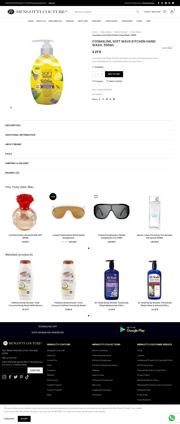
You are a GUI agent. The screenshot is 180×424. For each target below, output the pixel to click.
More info (9, 419)
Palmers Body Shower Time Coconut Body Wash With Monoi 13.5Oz (25, 305)
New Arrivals (98, 375)
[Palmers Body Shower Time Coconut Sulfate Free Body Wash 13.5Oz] (68, 280)
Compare (51, 370)
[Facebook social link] (158, 3)
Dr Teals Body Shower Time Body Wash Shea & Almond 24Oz (155, 304)
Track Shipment (144, 399)
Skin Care (96, 385)
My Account (52, 380)
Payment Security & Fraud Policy (151, 370)
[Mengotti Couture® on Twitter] (16, 378)
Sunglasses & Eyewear (101, 390)
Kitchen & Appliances (101, 360)
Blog (49, 394)
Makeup (95, 370)
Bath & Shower (121, 32)
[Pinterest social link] (166, 3)
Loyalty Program (54, 385)
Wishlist (50, 375)
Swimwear (96, 394)
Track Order (142, 394)
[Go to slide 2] (91, 248)
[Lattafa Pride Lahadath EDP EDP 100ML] (25, 212)
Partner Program (54, 390)
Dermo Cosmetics (100, 350)
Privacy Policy (143, 375)
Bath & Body (106, 32)
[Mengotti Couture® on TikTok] (28, 378)
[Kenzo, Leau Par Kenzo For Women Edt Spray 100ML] (155, 212)
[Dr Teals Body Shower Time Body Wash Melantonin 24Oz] (111, 280)
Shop (49, 365)
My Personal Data (145, 365)
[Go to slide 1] (88, 248)
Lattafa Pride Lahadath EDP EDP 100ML (25, 236)
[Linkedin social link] (169, 3)
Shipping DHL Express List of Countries (154, 385)
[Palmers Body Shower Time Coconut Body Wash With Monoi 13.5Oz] (25, 280)
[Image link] (132, 329)
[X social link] (162, 3)
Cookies (140, 355)
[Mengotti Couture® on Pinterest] (22, 378)
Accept (24, 419)
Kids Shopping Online (101, 355)
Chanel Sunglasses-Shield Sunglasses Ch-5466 (111, 236)
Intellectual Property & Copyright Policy (155, 360)
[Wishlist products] (164, 12)
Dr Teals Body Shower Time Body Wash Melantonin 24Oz (111, 304)
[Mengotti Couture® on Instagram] (5, 378)
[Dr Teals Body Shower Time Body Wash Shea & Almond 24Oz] (155, 280)
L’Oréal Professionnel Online (104, 365)
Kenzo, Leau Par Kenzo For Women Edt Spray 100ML (154, 236)
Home (95, 32)
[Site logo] (37, 11)
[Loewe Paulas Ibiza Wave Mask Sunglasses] (68, 212)
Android (52, 3)
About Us (51, 355)
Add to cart (114, 74)
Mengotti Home (148, 3)
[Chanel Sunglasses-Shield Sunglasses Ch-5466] (111, 212)
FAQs (139, 350)
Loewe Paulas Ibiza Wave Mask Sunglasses (69, 236)
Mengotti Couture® (56, 350)
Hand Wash (136, 32)
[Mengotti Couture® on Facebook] (11, 378)
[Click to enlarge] (11, 107)
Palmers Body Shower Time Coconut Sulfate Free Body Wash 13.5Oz (68, 305)
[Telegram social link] (173, 3)
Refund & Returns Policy (148, 380)
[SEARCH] (137, 11)
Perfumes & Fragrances (102, 380)
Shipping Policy (144, 390)
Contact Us (52, 360)
